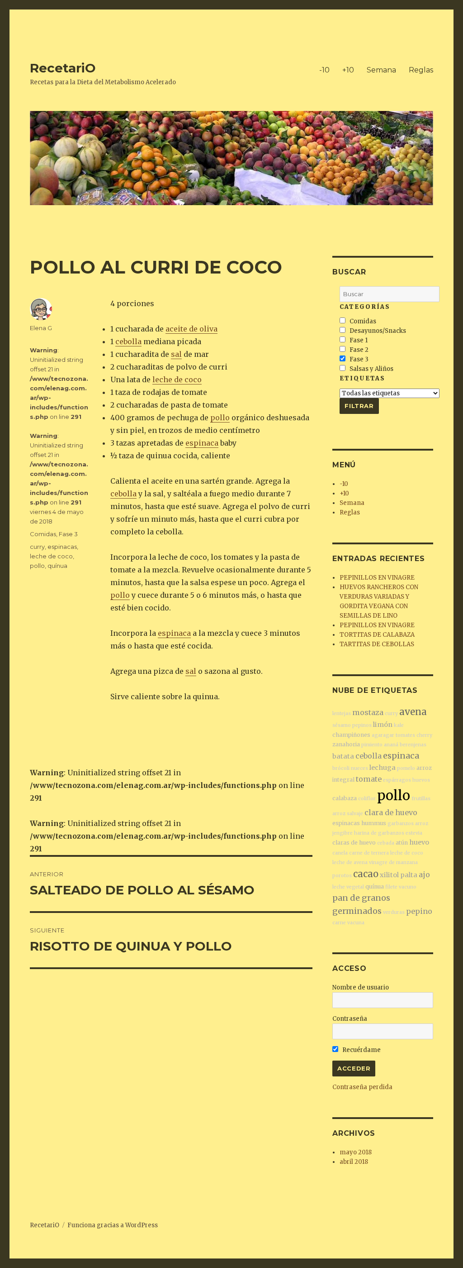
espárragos (397, 780)
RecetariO (63, 68)
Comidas (43, 534)
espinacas (62, 546)
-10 (324, 70)
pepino (419, 911)
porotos (342, 876)
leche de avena (350, 862)
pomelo (406, 768)
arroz (421, 823)
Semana (381, 70)
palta (408, 875)
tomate (369, 778)
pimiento (372, 745)
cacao (365, 873)
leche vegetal (348, 887)
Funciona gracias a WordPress (112, 1225)
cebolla (128, 341)
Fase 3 (68, 534)
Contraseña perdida (362, 1087)
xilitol (389, 875)
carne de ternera (369, 853)
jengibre (342, 833)
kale (399, 725)
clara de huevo (390, 812)
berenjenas (413, 745)
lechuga (382, 768)
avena (413, 711)
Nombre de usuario (360, 987)
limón (382, 724)
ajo (424, 874)
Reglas (421, 70)
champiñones (351, 734)
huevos (421, 780)
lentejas (341, 713)
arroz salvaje (347, 814)
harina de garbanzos (379, 833)
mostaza (367, 712)
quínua (57, 565)
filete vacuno (400, 887)
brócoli (341, 768)
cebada (385, 843)
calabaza (344, 798)
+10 (348, 70)
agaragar (383, 735)
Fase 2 (358, 350)
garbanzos (400, 823)
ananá (391, 745)
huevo (419, 842)
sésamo (341, 725)
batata (343, 756)
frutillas (420, 799)
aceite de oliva (191, 328)
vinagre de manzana (393, 862)
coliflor (367, 799)
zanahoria (346, 744)
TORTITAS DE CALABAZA (377, 635)
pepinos (362, 725)
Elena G (41, 327)
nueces (359, 768)
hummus (373, 823)
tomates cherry (414, 735)
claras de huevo (354, 842)
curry (37, 546)
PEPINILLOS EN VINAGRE (377, 577)
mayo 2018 (356, 1152)
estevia (414, 833)
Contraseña (349, 1019)
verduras (394, 912)
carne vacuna (348, 923)
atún (402, 842)
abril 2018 (354, 1162)
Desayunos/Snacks (377, 331)
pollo (220, 417)
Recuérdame (361, 1050)
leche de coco (177, 379)
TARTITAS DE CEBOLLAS (377, 644)
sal (176, 354)
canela (340, 853)
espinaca (201, 442)
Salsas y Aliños (370, 369)
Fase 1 (358, 340)
